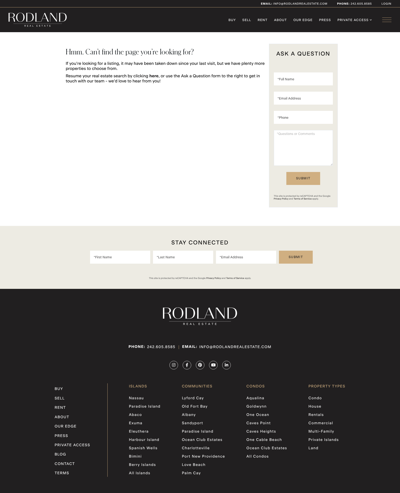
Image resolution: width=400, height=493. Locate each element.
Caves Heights (261, 432)
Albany (189, 415)
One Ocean (258, 415)
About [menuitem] (280, 20)
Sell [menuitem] (246, 20)
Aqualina (256, 398)
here (154, 76)
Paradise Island (145, 407)
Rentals (316, 415)
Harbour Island (144, 440)
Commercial (321, 423)
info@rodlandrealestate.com (294, 4)
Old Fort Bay (195, 407)
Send (303, 178)
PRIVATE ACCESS (72, 445)
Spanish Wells (143, 448)
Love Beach (194, 465)
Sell (60, 398)
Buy (59, 389)
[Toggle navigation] (386, 20)
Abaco (135, 415)
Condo (315, 398)
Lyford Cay (193, 398)
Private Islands (324, 440)
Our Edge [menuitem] (302, 20)
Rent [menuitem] (263, 20)
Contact (65, 464)
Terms (62, 473)
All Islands (139, 473)
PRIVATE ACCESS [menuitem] (353, 20)
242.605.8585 (361, 4)
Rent (60, 408)
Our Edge (66, 426)
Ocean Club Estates (202, 440)
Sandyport (192, 423)
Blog (60, 454)
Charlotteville (196, 448)
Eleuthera (139, 432)
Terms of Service (303, 199)
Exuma (135, 423)
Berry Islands (142, 465)
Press (61, 436)
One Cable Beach (264, 440)
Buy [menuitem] (232, 20)
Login (386, 4)
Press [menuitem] (325, 20)
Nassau (136, 398)
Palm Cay (191, 473)
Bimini (135, 457)
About (62, 417)
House (315, 407)
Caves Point (259, 423)
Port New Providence (203, 457)
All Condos (258, 457)
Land (314, 448)
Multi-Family (321, 432)
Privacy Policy (281, 199)
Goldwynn (257, 407)
